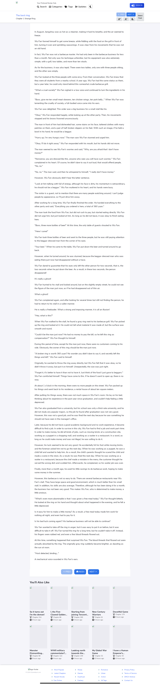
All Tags (104, 680)
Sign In (138, 5)
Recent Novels (59, 677)
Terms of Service (130, 673)
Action (103, 677)
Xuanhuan (81, 677)
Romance (104, 670)
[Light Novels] (25, 5)
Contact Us (128, 680)
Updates (82, 6)
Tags (70, 6)
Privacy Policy (129, 670)
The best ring (23, 15)
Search (43, 6)
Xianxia (80, 673)
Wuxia (80, 670)
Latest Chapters (60, 673)
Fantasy (80, 680)
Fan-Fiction (58, 680)
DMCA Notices (129, 677)
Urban (103, 673)
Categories (56, 6)
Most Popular (59, 670)
